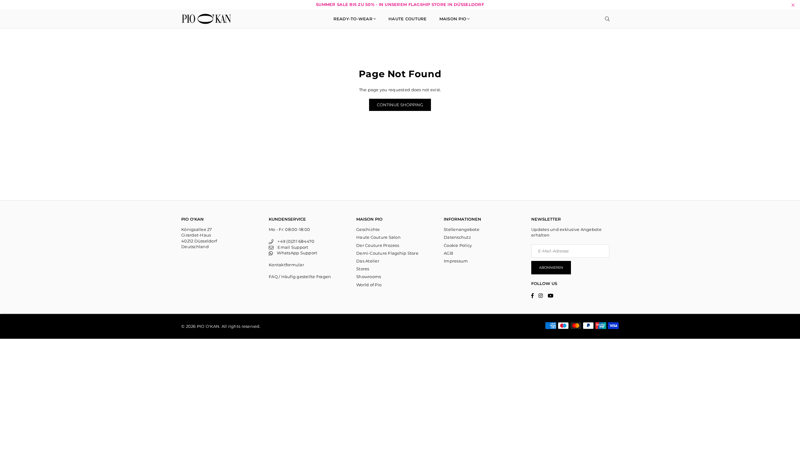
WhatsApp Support (295, 252)
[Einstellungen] (616, 18)
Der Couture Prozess (377, 245)
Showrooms (368, 276)
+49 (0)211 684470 (293, 241)
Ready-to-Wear (352, 18)
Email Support (290, 247)
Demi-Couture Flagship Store (387, 253)
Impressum (456, 260)
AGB (448, 253)
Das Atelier (367, 260)
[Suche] (607, 18)
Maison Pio (453, 18)
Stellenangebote (461, 229)
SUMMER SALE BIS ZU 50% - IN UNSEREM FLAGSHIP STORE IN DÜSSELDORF (400, 4)
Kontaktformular (286, 264)
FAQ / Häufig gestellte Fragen (300, 276)
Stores (362, 268)
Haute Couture (407, 18)
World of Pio (369, 284)
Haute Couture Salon (378, 237)
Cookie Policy (458, 245)
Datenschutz (457, 237)
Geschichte (368, 229)
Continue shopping (400, 104)
